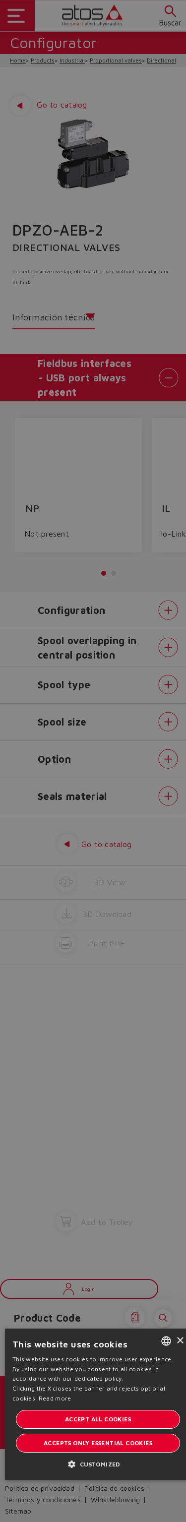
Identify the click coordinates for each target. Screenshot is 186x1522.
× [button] (180, 1340)
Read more (55, 1398)
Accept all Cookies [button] (98, 1419)
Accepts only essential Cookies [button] (98, 1443)
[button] (97, 1463)
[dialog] (93, 761)
